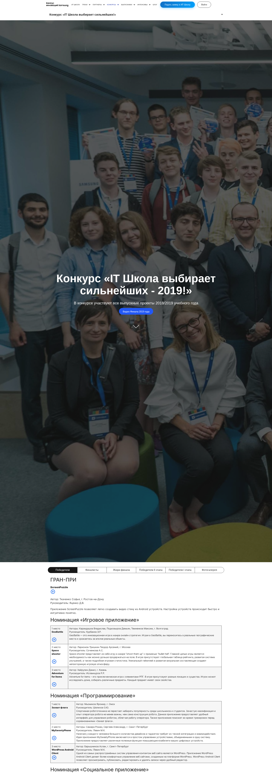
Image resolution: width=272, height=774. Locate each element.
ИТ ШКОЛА (75, 5)
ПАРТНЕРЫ (97, 5)
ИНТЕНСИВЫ (142, 5)
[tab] (62, 570)
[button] (86, 5)
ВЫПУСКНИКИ (126, 5)
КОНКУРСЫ (111, 5)
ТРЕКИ (84, 5)
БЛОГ (155, 5)
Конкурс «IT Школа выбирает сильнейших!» (82, 14)
